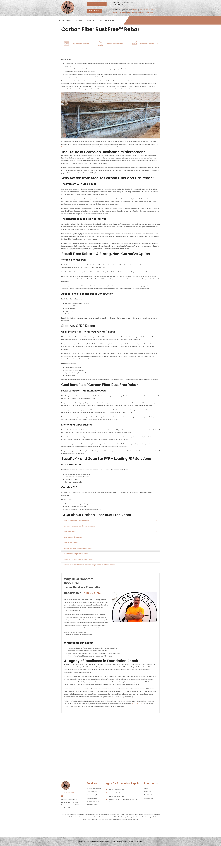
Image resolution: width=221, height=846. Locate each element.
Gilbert (115, 12)
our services (140, 682)
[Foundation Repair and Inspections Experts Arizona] (67, 2)
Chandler (152, 10)
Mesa (140, 10)
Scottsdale (130, 12)
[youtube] (62, 796)
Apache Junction (140, 12)
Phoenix (135, 10)
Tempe (145, 10)
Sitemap (121, 824)
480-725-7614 (93, 592)
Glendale (150, 12)
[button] (110, 520)
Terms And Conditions (112, 824)
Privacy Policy (101, 824)
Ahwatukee (122, 12)
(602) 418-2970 (137, 704)
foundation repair (66, 147)
